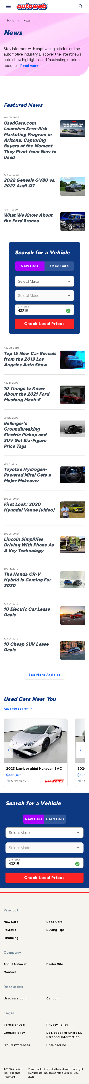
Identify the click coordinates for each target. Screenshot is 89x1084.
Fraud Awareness (17, 1045)
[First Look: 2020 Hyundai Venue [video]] (72, 510)
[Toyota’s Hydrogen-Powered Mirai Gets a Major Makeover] (72, 475)
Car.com (52, 998)
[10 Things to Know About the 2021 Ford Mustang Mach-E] (72, 395)
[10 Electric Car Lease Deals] (72, 615)
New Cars (29, 266)
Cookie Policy (14, 1033)
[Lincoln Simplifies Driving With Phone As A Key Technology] (72, 545)
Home (11, 20)
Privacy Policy (57, 1025)
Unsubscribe (56, 1045)
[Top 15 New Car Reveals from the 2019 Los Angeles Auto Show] (72, 360)
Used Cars (59, 266)
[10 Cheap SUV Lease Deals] (72, 650)
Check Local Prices (44, 323)
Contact (10, 972)
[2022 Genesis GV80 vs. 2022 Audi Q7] (72, 186)
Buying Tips (55, 930)
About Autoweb (15, 964)
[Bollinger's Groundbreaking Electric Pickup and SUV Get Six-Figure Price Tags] (72, 430)
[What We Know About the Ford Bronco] (72, 221)
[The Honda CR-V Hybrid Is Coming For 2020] (72, 580)
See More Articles (45, 675)
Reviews (10, 930)
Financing (11, 938)
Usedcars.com (15, 998)
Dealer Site (54, 964)
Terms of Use (14, 1025)
